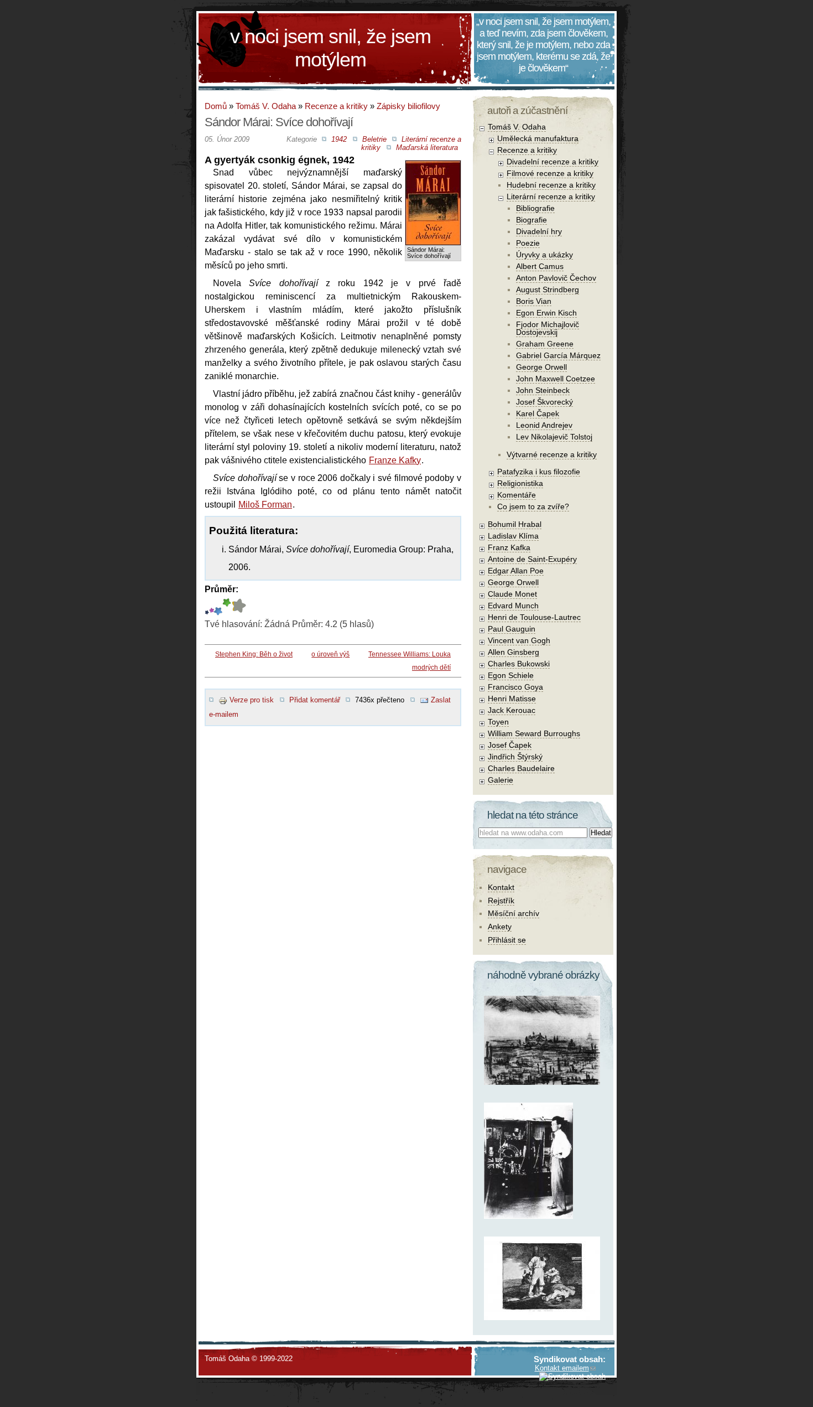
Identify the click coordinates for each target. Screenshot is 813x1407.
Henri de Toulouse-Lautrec (534, 617)
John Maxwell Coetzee (555, 378)
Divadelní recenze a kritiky (552, 161)
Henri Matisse (512, 698)
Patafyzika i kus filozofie (538, 471)
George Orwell (541, 367)
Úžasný (232, 606)
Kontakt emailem (562, 1368)
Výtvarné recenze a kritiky (552, 454)
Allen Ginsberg (513, 652)
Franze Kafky (395, 460)
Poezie (528, 243)
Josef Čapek (509, 745)
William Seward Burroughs (534, 733)
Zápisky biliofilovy (408, 106)
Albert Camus (540, 266)
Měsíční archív (513, 913)
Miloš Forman (265, 504)
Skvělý (226, 606)
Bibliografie (535, 208)
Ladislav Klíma (513, 535)
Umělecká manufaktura (538, 138)
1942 (339, 139)
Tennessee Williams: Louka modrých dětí (409, 660)
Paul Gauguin (511, 628)
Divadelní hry (539, 231)
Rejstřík (501, 900)
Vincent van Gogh (519, 640)
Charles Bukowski (519, 663)
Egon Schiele (511, 675)
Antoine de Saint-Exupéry (532, 559)
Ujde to (211, 606)
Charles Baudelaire (521, 768)
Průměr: (221, 589)
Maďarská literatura (427, 147)
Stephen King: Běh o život (254, 654)
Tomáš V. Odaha (266, 106)
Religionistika (520, 483)
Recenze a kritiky (336, 106)
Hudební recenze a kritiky (551, 184)
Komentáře (516, 494)
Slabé (207, 606)
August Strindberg (547, 289)
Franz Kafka (509, 547)
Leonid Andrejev (544, 425)
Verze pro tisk (252, 700)
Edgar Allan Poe (516, 570)
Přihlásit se (507, 939)
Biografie (531, 219)
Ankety (500, 926)
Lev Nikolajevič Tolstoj (554, 436)
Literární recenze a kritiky (551, 196)
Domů (216, 106)
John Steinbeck (543, 390)
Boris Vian (533, 301)
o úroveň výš (330, 654)
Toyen (498, 721)
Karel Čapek (537, 413)
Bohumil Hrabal (514, 524)
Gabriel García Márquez (558, 355)
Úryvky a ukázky (544, 254)
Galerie (500, 779)
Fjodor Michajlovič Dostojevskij (547, 328)
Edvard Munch (513, 605)
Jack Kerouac (511, 710)
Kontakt (501, 887)
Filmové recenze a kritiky (550, 173)
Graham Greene (545, 343)
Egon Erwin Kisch (546, 312)
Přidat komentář (314, 700)
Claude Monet (512, 593)
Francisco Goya (515, 686)
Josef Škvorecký (544, 401)
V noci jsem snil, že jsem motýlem (330, 48)
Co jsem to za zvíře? (533, 506)
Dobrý (218, 606)
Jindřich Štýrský (515, 756)
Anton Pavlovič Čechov (556, 277)
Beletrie (374, 139)
